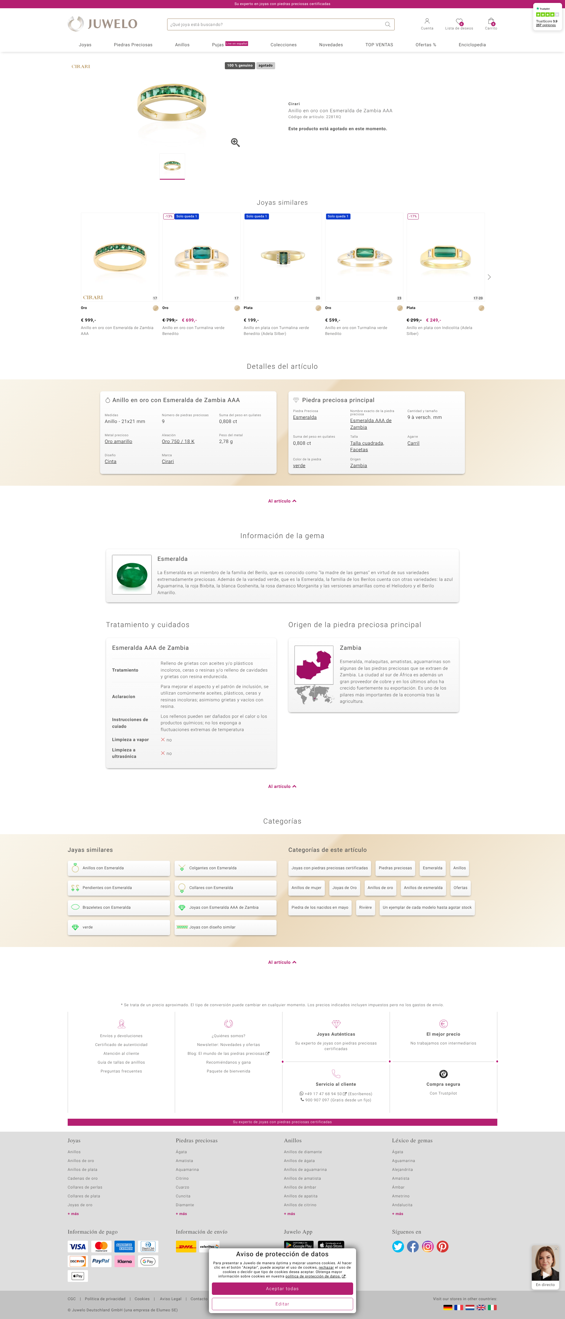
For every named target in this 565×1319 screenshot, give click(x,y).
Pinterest (442, 1246)
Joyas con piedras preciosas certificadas (330, 868)
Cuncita (183, 1196)
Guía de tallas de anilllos (121, 1062)
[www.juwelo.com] (481, 1307)
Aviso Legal (170, 1299)
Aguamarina (404, 1161)
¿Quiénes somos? (229, 1036)
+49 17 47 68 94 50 (323, 1094)
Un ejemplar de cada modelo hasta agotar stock (427, 907)
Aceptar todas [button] (282, 1289)
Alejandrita (402, 1170)
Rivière (365, 907)
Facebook (413, 1246)
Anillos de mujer (307, 888)
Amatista (184, 1161)
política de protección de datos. (313, 1276)
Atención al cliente (121, 1054)
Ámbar (398, 1187)
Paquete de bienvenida (228, 1071)
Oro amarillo (118, 441)
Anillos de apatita (301, 1196)
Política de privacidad (105, 1299)
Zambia (358, 465)
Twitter (398, 1246)
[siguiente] (488, 277)
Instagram (428, 1246)
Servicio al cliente (336, 1084)
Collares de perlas (85, 1187)
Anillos (182, 45)
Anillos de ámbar (300, 1187)
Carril (414, 443)
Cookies (142, 1299)
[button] (427, 25)
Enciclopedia (472, 45)
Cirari (168, 461)
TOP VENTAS (379, 45)
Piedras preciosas (395, 868)
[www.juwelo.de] (447, 1307)
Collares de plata (84, 1196)
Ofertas (461, 888)
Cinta (111, 461)
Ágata (181, 1152)
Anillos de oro (380, 888)
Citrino (182, 1178)
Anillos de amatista (302, 1178)
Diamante (185, 1205)
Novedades (331, 45)
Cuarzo (183, 1187)
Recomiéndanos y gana (228, 1062)
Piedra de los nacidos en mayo (320, 907)
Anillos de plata (83, 1170)
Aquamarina (187, 1170)
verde (299, 465)
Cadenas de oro (83, 1178)
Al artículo (279, 501)
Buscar (388, 24)
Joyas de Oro (345, 888)
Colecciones (284, 45)
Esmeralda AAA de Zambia (371, 424)
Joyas (85, 45)
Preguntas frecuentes (121, 1071)
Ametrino (401, 1196)
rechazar (326, 1267)
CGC (72, 1299)
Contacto (199, 1299)
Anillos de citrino (300, 1205)
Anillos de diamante (303, 1152)
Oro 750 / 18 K (178, 441)
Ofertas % (426, 45)
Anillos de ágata (299, 1161)
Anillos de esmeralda (423, 888)
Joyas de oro (80, 1205)
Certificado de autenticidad (121, 1045)
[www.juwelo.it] (492, 1307)
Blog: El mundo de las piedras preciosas (226, 1054)
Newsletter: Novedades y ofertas (228, 1045)
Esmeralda (305, 417)
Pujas (229, 45)
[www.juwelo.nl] (470, 1307)
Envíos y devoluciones (121, 1036)
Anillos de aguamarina (305, 1170)
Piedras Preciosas (133, 45)
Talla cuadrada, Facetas (367, 447)
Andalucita (402, 1205)
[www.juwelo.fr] (458, 1307)
